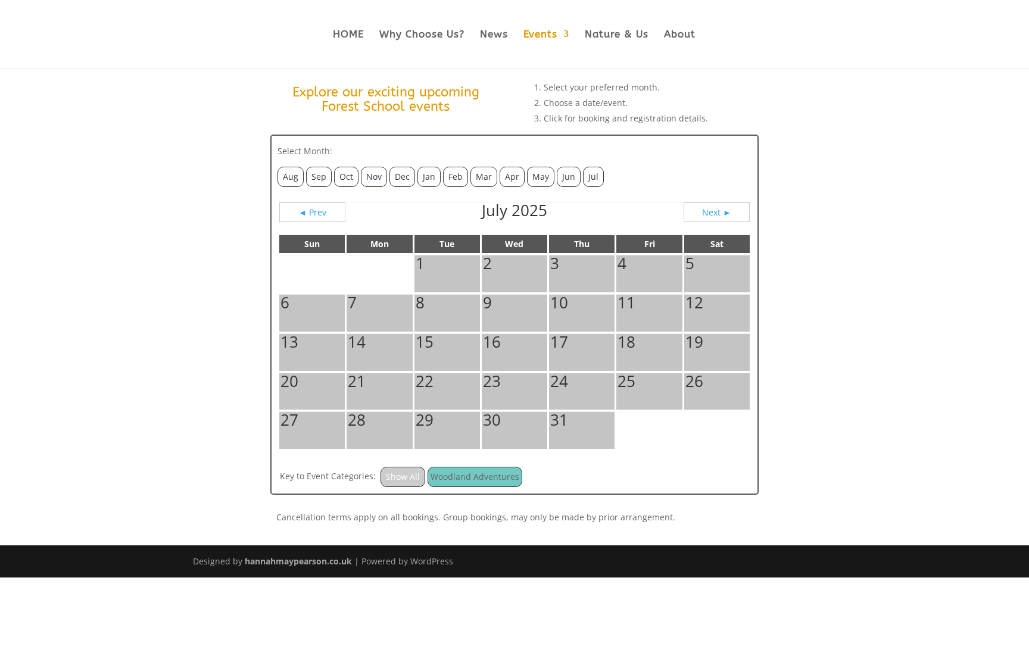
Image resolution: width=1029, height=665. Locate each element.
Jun (568, 176)
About (680, 35)
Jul (593, 176)
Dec (402, 176)
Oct (346, 176)
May (540, 176)
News (494, 35)
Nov (374, 176)
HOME (348, 35)
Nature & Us (616, 35)
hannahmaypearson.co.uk (298, 561)
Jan (429, 176)
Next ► (716, 212)
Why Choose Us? (421, 35)
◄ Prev (312, 212)
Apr (512, 176)
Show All (403, 476)
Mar (484, 176)
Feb (455, 176)
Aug (290, 176)
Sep (318, 176)
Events (540, 35)
